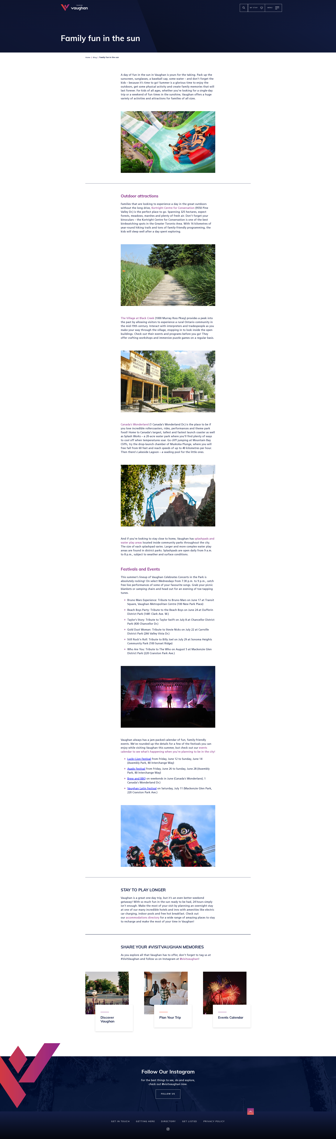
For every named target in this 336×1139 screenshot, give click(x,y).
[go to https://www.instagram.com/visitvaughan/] (168, 1129)
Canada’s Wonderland (135, 424)
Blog (95, 58)
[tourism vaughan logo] (74, 8)
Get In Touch (120, 1121)
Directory (168, 1121)
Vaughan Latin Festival (142, 788)
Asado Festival (136, 769)
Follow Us (168, 1094)
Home (87, 58)
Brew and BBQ (136, 779)
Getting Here (145, 1121)
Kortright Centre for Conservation (173, 208)
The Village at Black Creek (137, 318)
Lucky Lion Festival (139, 759)
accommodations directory (143, 918)
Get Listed (189, 1121)
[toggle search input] (244, 8)
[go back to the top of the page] (250, 1111)
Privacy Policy (214, 1121)
